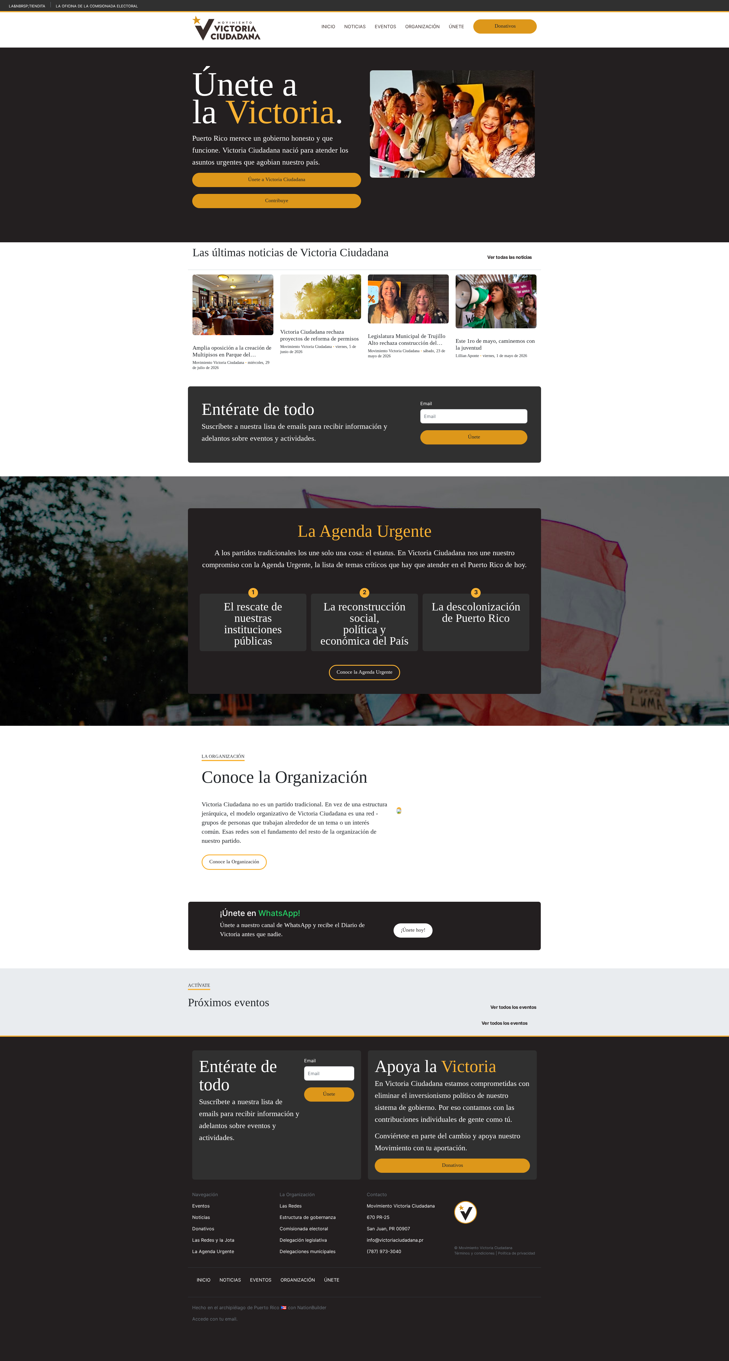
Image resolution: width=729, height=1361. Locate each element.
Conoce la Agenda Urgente (364, 672)
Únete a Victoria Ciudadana (276, 179)
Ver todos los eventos (513, 1007)
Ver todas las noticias (509, 257)
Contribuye (276, 200)
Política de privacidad (516, 1253)
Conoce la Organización (234, 861)
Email (426, 403)
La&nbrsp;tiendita (27, 6)
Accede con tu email (214, 1319)
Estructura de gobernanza (308, 1217)
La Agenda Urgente (213, 1251)
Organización (422, 26)
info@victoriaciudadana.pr (395, 1240)
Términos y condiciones (474, 1253)
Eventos (385, 26)
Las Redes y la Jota (213, 1240)
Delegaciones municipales (307, 1251)
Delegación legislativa (303, 1240)
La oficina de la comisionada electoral (97, 6)
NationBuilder (311, 1307)
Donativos (505, 26)
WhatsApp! (279, 913)
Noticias (355, 26)
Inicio (328, 26)
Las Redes (291, 1206)
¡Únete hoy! (413, 930)
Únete (456, 26)
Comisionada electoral (304, 1228)
